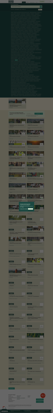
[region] (26, 206)
